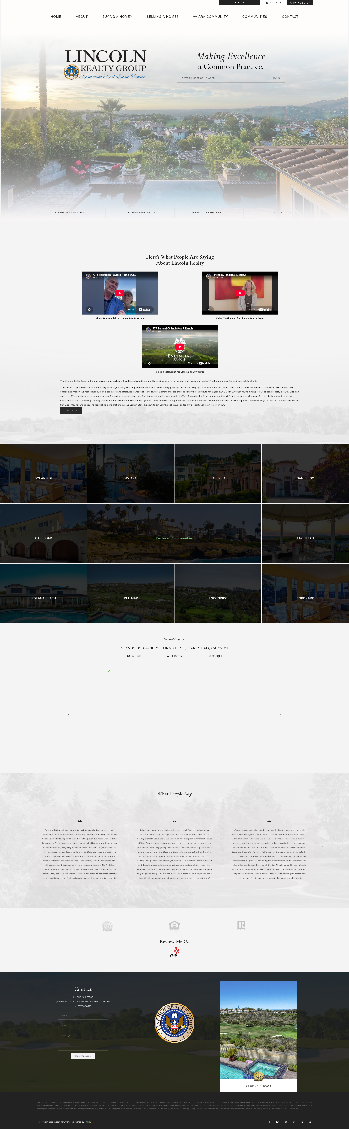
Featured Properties (69, 212)
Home (56, 16)
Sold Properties (276, 212)
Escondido (218, 598)
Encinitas (305, 538)
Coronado (305, 598)
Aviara (131, 478)
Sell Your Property (138, 212)
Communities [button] (254, 16)
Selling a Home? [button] (162, 16)
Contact (290, 16)
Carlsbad (43, 538)
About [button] (82, 16)
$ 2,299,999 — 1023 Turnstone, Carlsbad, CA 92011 (174, 648)
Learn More (71, 410)
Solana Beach (43, 598)
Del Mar (131, 598)
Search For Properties (207, 212)
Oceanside (43, 478)
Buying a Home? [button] (117, 16)
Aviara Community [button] (210, 16)
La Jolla (218, 478)
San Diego (305, 478)
